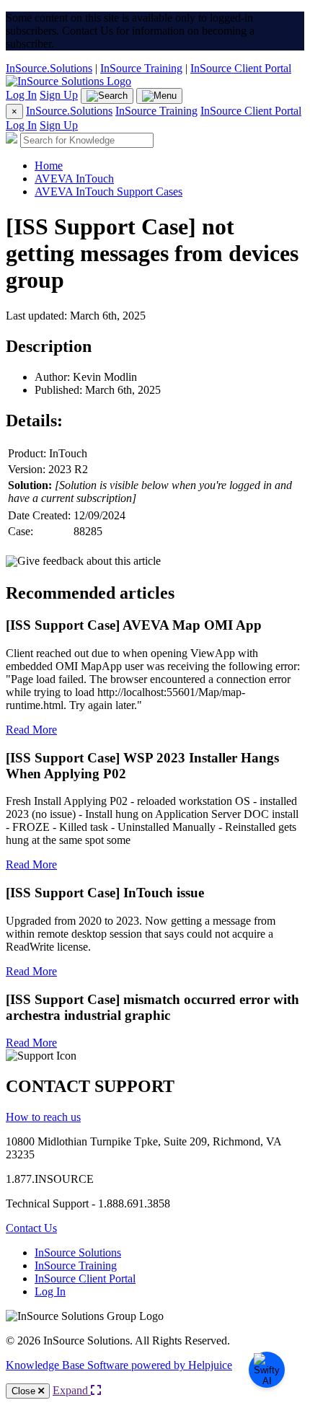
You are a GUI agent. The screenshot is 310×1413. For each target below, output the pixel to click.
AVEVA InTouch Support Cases (108, 191)
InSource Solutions (78, 1252)
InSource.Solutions (49, 68)
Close (25, 1391)
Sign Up (59, 95)
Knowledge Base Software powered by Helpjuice (119, 1365)
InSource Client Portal (240, 68)
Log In (21, 95)
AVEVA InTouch (74, 178)
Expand (72, 1390)
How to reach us (43, 1117)
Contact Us (31, 1228)
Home (49, 165)
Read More (31, 729)
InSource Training (141, 68)
